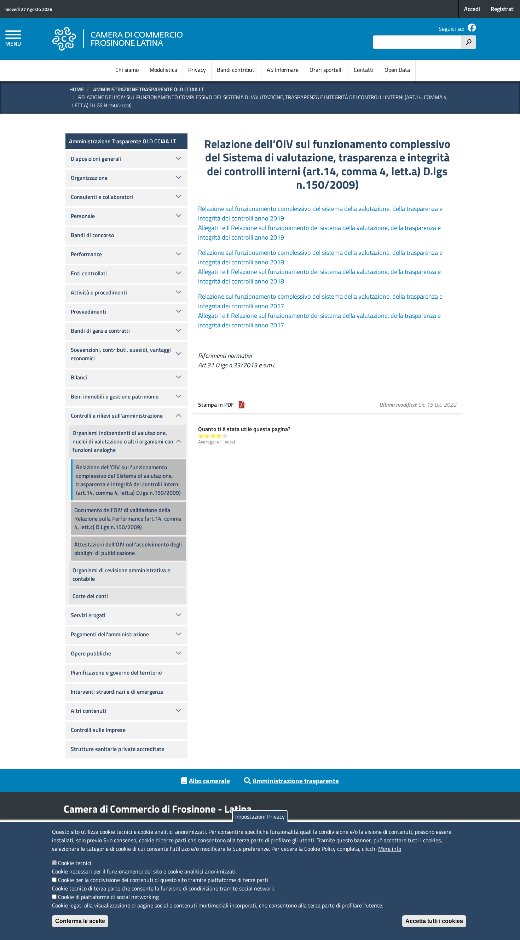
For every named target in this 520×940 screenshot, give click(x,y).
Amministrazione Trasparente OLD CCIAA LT (148, 89)
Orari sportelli (326, 69)
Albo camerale (209, 780)
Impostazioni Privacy (260, 816)
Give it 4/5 (219, 436)
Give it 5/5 (225, 436)
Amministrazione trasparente (296, 780)
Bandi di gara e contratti (100, 330)
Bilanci (79, 377)
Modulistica (163, 69)
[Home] (117, 39)
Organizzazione (89, 177)
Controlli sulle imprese (98, 730)
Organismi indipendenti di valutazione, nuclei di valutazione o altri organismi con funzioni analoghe (123, 441)
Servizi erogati (88, 615)
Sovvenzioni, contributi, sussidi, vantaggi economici (121, 353)
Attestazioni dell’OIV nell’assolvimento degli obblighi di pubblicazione (128, 548)
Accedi (472, 9)
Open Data (397, 69)
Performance (86, 254)
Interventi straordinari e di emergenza (117, 691)
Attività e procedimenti (99, 292)
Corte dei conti (90, 596)
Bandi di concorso (92, 235)
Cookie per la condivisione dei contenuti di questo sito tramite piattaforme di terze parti (163, 880)
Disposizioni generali (96, 158)
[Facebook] (472, 28)
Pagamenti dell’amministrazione (110, 634)
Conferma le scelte (80, 921)
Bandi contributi (236, 69)
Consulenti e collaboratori (102, 197)
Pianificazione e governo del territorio (116, 672)
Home (76, 89)
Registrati (503, 9)
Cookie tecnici (74, 863)
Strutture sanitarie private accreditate (117, 749)
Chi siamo (127, 69)
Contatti (364, 69)
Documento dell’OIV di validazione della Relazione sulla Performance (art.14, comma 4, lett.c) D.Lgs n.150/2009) (127, 518)
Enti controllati (89, 273)
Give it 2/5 (207, 436)
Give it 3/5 (213, 436)
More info (389, 848)
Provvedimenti (88, 311)
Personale (83, 216)
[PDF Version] (241, 404)
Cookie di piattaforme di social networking (108, 897)
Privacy (197, 69)
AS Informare (283, 69)
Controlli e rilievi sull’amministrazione (117, 415)
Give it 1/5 (201, 436)
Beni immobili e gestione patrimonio (114, 396)
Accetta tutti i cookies (434, 921)
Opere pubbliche (91, 653)
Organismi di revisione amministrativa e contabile (121, 574)
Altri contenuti (88, 710)
